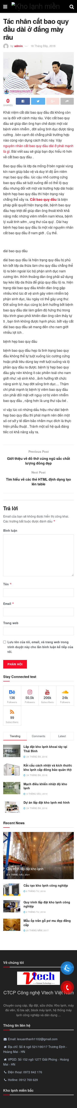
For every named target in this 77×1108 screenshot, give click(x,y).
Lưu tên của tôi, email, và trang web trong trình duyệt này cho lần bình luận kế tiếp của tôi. (40, 647)
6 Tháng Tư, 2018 (35, 891)
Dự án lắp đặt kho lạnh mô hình (47, 802)
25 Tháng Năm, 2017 (37, 930)
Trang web (10, 623)
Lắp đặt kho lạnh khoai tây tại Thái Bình (45, 748)
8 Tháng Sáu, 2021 (19, 874)
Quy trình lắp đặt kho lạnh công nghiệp (47, 904)
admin (18, 46)
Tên (7, 584)
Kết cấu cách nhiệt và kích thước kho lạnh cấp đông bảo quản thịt (48, 767)
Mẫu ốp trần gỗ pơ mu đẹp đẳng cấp (47, 922)
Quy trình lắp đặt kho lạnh (24, 868)
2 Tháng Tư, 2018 (35, 911)
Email (8, 603)
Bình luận (10, 530)
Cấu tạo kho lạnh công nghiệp (46, 885)
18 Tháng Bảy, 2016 (43, 46)
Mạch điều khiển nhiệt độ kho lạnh (45, 786)
